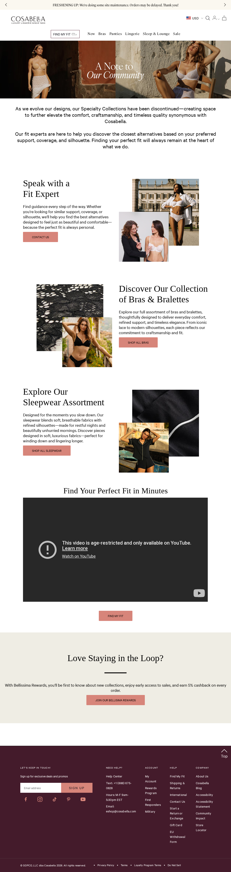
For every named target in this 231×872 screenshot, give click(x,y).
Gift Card (176, 825)
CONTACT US (40, 237)
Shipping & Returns (177, 785)
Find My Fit (62, 34)
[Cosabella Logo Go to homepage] (28, 20)
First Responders (153, 802)
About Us (202, 776)
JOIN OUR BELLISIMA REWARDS (115, 700)
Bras (102, 34)
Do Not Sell (174, 865)
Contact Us (177, 801)
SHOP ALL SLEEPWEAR (47, 450)
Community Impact (203, 815)
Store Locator (201, 827)
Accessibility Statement (204, 803)
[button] (224, 752)
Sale (176, 34)
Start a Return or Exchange (176, 813)
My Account (150, 778)
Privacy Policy (105, 865)
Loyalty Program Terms (147, 865)
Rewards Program (151, 790)
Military (150, 811)
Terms (124, 865)
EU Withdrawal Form (177, 837)
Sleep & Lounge (156, 34)
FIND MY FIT (115, 616)
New (91, 34)
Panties (115, 34)
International (178, 795)
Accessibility (204, 795)
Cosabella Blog (202, 785)
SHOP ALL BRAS (138, 342)
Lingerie (132, 34)
